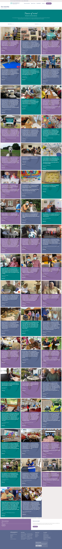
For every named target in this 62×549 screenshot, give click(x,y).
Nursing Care (36, 534)
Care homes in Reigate (29, 537)
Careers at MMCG (23, 539)
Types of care (33, 3)
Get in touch (49, 3)
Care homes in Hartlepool (30, 534)
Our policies (45, 532)
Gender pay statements (46, 535)
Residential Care (37, 535)
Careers (43, 3)
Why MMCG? (39, 3)
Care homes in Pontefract (24, 537)
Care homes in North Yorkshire (29, 536)
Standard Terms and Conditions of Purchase (47, 538)
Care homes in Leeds (23, 535)
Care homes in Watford (29, 538)
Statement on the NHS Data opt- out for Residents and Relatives (47, 537)
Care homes (23, 532)
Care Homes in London (29, 535)
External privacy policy (45, 534)
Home (2, 8)
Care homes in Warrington (24, 538)
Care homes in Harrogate (24, 534)
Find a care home (27, 3)
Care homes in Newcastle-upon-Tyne (24, 536)
